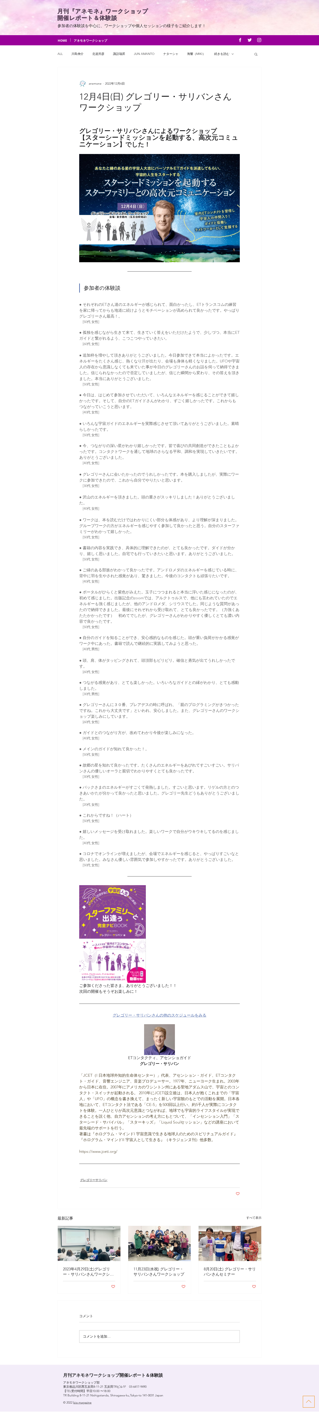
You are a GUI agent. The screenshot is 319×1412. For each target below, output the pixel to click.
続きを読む (221, 54)
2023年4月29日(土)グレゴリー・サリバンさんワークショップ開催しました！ (88, 1272)
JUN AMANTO (144, 54)
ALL (60, 54)
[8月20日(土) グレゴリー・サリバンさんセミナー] (230, 1243)
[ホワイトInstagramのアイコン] (259, 40)
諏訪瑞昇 (119, 54)
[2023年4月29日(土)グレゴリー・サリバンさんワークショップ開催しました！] (89, 1243)
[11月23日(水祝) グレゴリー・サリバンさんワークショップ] (159, 1243)
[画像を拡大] (112, 934)
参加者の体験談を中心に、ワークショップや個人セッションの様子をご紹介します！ (132, 25)
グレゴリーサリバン (93, 1180)
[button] (256, 54)
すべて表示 (253, 1218)
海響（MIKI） (196, 54)
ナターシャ (170, 54)
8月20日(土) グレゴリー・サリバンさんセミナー (230, 1272)
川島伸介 (77, 54)
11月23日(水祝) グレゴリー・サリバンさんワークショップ (158, 1272)
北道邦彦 (98, 54)
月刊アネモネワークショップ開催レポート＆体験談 (113, 1375)
